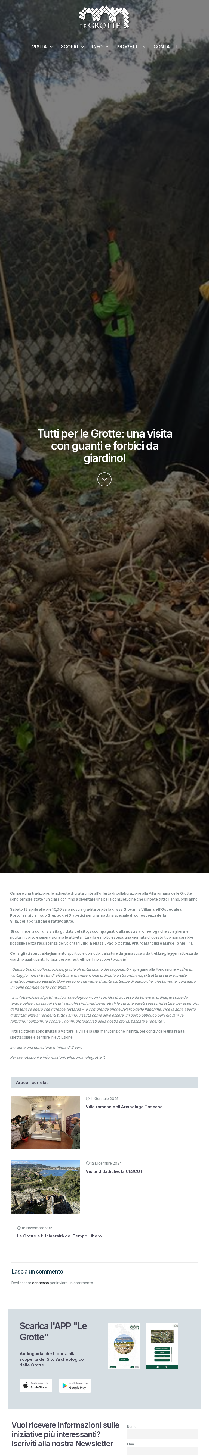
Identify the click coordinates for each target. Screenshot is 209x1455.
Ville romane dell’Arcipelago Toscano (124, 1106)
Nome (132, 1427)
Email (131, 1444)
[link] (36, 1385)
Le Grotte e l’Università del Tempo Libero (59, 1236)
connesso (40, 1283)
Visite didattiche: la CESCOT (114, 1171)
